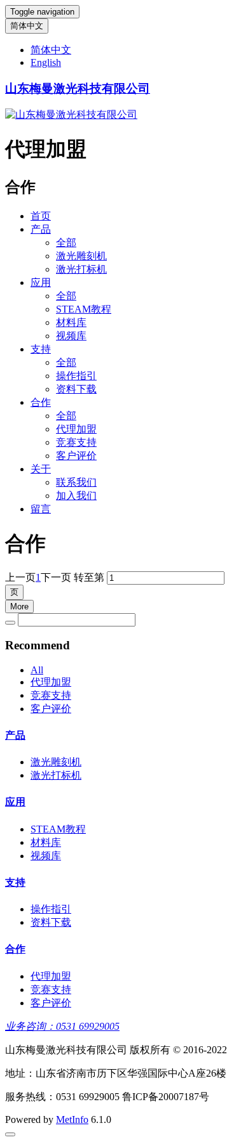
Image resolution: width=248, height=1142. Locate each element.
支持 (41, 349)
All (37, 670)
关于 (41, 469)
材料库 (71, 322)
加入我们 (76, 495)
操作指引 (76, 375)
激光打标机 (81, 269)
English (46, 62)
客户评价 (76, 455)
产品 (41, 229)
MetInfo (72, 1119)
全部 (66, 242)
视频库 (71, 335)
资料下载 (76, 389)
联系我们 (76, 482)
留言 (41, 508)
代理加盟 (76, 429)
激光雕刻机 (81, 255)
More (19, 606)
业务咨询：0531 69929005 (62, 1026)
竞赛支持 (76, 442)
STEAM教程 (83, 309)
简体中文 (26, 25)
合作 (41, 402)
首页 (41, 216)
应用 (41, 282)
